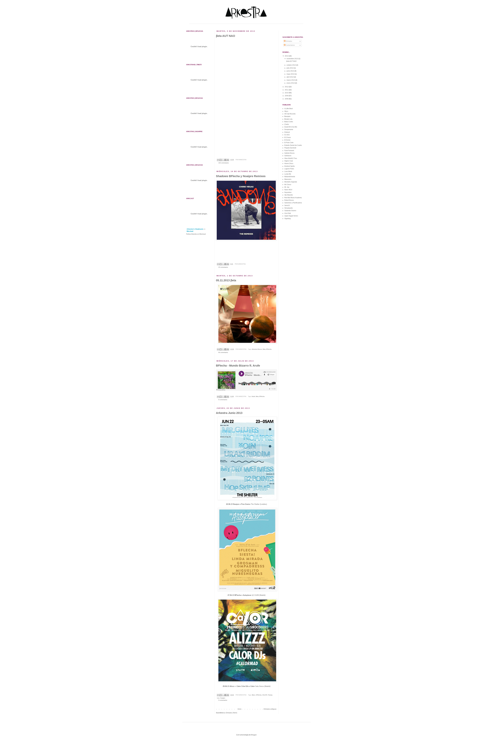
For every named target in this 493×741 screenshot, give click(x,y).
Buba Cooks (288, 122)
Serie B (287, 205)
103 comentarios (223, 163)
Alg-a (286, 111)
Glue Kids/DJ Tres (290, 158)
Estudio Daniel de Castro (293, 145)
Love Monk (288, 171)
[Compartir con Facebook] (225, 160)
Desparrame (288, 129)
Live (218, 698)
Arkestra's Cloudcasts (195, 229)
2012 (287, 87)
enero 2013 (291, 83)
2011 (287, 90)
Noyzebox (287, 192)
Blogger (254, 735)
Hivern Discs (288, 163)
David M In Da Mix (290, 127)
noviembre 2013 (292, 59)
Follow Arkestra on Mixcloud (196, 234)
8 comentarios (222, 399)
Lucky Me (287, 174)
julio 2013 (290, 68)
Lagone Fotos (289, 169)
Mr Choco (287, 184)
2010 (287, 93)
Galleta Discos (289, 153)
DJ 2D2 (287, 135)
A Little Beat (288, 108)
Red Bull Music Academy (293, 198)
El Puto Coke (288, 142)
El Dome (287, 140)
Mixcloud (190, 231)
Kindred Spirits (289, 166)
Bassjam (287, 116)
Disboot (287, 132)
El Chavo (287, 137)
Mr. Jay (286, 187)
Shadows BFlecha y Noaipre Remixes (241, 176)
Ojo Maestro (288, 195)
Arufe (253, 396)
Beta (264, 349)
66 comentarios (223, 352)
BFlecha (268, 349)
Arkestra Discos (257, 349)
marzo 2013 (291, 80)
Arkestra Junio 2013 (229, 413)
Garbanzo (287, 156)
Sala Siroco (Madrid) (246, 686)
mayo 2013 (291, 74)
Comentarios (290, 45)
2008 (287, 99)
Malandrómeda (289, 176)
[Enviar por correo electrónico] (218, 160)
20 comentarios (223, 267)
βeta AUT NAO (225, 35)
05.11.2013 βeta (226, 280)
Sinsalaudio (288, 208)
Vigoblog (287, 218)
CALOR (264, 695)
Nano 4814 (288, 190)
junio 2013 (290, 71)
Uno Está (287, 213)
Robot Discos (289, 200)
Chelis (286, 124)
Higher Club (288, 161)
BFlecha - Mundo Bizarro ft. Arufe (238, 365)
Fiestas (270, 695)
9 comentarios (222, 700)
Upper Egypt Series (291, 216)
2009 (287, 96)
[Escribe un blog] (220, 160)
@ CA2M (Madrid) (246, 595)
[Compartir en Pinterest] (228, 160)
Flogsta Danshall (290, 148)
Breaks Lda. (288, 119)
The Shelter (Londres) (246, 504)
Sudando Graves (290, 210)
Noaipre (222, 698)
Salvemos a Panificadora (293, 203)
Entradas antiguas (270, 709)
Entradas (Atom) (231, 713)
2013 (287, 56)
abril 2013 (290, 77)
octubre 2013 (291, 65)
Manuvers (287, 179)
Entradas (288, 41)
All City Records (290, 114)
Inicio (239, 709)
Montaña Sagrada (290, 182)
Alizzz (253, 695)
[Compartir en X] (223, 160)
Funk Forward (289, 150)
